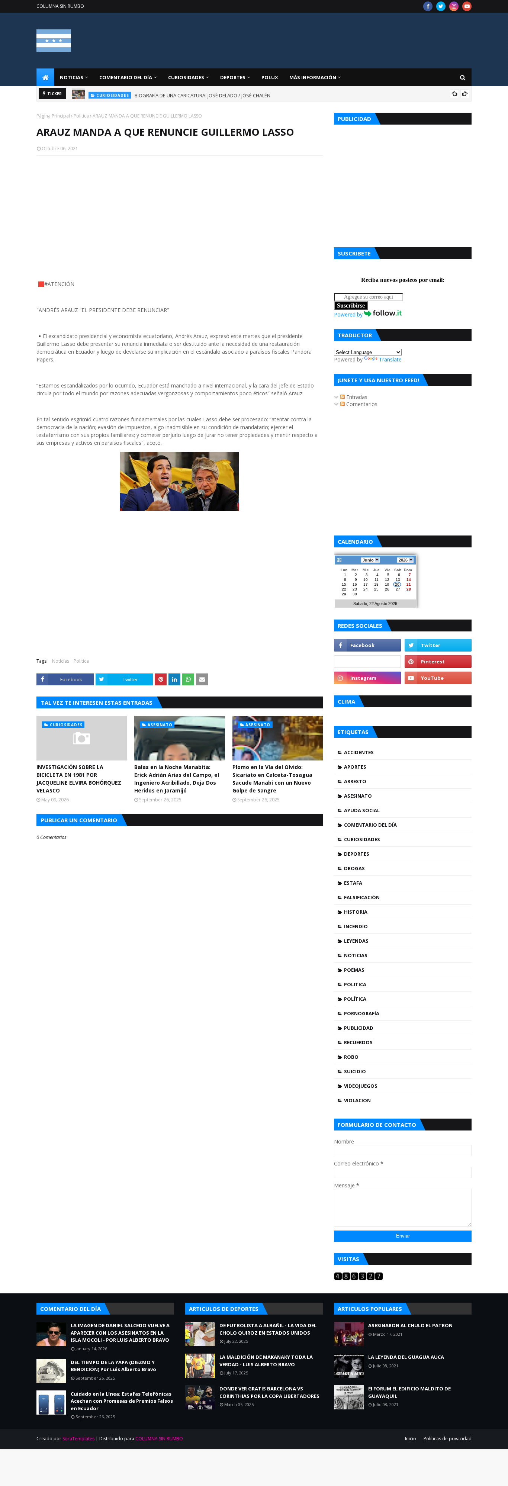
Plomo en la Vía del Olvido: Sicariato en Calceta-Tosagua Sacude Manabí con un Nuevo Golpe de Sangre (272, 778)
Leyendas (356, 940)
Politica (355, 984)
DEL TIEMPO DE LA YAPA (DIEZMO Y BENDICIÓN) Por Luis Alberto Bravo (113, 1366)
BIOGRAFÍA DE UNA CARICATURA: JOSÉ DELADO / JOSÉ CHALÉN (202, 93)
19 (387, 584)
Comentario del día (370, 824)
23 (354, 589)
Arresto (355, 781)
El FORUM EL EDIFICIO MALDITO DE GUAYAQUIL (409, 1392)
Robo (351, 1057)
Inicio (410, 1438)
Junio (368, 560)
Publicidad (358, 1028)
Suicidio (355, 1071)
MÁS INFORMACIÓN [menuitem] (312, 77)
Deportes (356, 853)
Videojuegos (360, 1086)
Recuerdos (358, 1042)
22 (344, 589)
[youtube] (467, 6)
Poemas (354, 969)
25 (376, 589)
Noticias (60, 661)
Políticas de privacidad (448, 1438)
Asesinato (358, 795)
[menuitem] (45, 77)
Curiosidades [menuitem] (186, 77)
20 (397, 584)
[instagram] (454, 6)
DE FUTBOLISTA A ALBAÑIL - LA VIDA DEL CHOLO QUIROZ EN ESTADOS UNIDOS (267, 1329)
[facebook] (428, 6)
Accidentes (359, 752)
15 (344, 584)
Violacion (357, 1100)
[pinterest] (438, 661)
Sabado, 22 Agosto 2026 (375, 603)
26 (387, 589)
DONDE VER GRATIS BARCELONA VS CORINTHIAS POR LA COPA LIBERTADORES (269, 1392)
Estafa (353, 882)
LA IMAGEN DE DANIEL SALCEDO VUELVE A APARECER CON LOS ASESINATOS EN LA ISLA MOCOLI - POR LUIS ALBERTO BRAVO (120, 1332)
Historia (355, 911)
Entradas (356, 397)
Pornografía (361, 1013)
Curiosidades (362, 839)
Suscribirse (351, 305)
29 (344, 594)
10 (365, 580)
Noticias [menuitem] (71, 77)
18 (376, 584)
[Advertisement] (179, 215)
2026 (403, 560)
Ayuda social (362, 810)
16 (354, 584)
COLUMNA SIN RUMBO (60, 6)
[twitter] (441, 6)
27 (398, 589)
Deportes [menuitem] (232, 77)
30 (354, 594)
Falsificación (362, 897)
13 (398, 580)
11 (376, 580)
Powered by (349, 314)
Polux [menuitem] (269, 77)
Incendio (356, 926)
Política (81, 116)
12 (387, 580)
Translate (390, 359)
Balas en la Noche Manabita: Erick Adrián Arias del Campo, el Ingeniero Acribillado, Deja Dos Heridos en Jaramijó (176, 778)
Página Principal (53, 116)
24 (365, 589)
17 (365, 584)
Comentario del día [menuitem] (125, 77)
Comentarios (361, 404)
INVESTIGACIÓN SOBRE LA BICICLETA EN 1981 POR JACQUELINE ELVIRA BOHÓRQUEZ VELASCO (78, 778)
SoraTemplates (78, 1438)
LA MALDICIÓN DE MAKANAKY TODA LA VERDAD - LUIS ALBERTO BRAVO (266, 1361)
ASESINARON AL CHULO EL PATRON (410, 1325)
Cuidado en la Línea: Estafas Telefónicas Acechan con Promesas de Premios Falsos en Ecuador (122, 1401)
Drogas (354, 868)
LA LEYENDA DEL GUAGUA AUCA (406, 1357)
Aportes (355, 766)
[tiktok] (367, 661)
